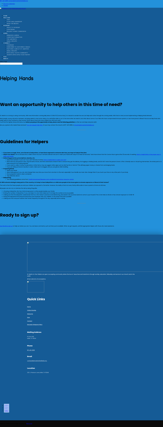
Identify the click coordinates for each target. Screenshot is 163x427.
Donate (5, 5)
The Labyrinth (12, 39)
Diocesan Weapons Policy (34, 324)
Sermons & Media (13, 35)
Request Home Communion (16, 31)
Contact (29, 321)
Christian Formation (14, 37)
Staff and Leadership (14, 21)
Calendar (10, 45)
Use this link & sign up (6, 226)
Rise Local (29, 423)
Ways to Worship (13, 27)
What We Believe (13, 23)
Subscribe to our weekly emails (18, 47)
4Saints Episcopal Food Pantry (18, 55)
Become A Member (9, 4)
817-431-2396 (4, 1)
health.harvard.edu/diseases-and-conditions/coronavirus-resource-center (51, 179)
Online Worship (31, 310)
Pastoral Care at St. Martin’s (18, 49)
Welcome (6, 18)
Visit (8, 20)
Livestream (11, 29)
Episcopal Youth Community (17, 53)
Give (28, 317)
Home (29, 307)
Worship (6, 25)
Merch (5, 58)
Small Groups (12, 41)
